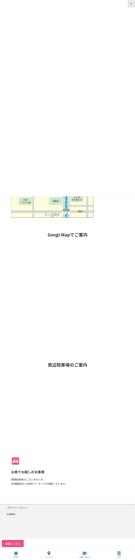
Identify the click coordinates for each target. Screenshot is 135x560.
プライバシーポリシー (17, 507)
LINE (119, 557)
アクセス (48, 557)
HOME (15, 557)
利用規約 (11, 514)
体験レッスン (12, 543)
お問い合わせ (84, 557)
